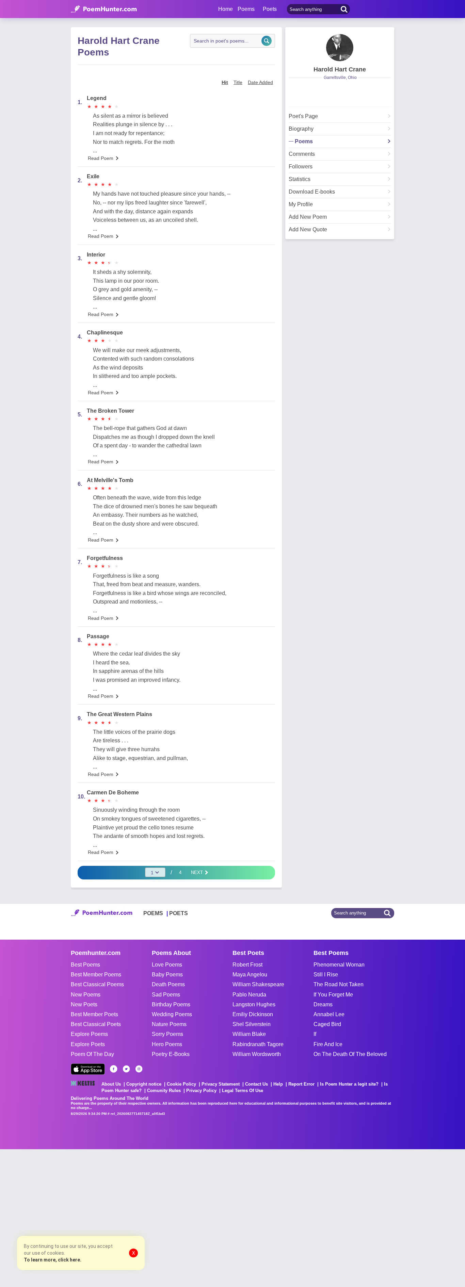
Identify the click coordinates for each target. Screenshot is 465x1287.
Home (225, 9)
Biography (301, 129)
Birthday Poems (171, 1004)
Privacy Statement (221, 1084)
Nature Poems (169, 1024)
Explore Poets (88, 1044)
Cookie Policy (181, 1084)
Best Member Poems (96, 974)
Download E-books (312, 192)
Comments (302, 154)
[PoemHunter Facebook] (113, 1069)
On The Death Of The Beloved (350, 1054)
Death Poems (168, 984)
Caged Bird (327, 1024)
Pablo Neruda (249, 994)
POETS (178, 913)
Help (278, 1084)
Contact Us (256, 1084)
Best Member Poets (94, 1014)
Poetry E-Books (171, 1054)
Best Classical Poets (96, 1024)
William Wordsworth (257, 1054)
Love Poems (167, 965)
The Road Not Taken (339, 984)
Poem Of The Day (92, 1054)
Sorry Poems (167, 1034)
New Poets (84, 1004)
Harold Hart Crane (340, 69)
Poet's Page (303, 116)
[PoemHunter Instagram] (139, 1069)
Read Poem (100, 158)
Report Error (301, 1084)
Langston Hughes (254, 1004)
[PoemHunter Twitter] (126, 1069)
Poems (304, 141)
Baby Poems (167, 974)
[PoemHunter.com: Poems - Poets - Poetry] (104, 9)
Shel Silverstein (252, 1024)
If (315, 1034)
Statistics (299, 179)
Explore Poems (89, 1034)
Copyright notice (143, 1084)
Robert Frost (247, 965)
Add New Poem (308, 217)
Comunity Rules (164, 1090)
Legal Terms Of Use (242, 1090)
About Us (111, 1084)
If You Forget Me (333, 994)
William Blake (249, 1034)
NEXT (197, 872)
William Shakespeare (258, 984)
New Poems (85, 994)
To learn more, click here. (52, 1260)
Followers (300, 166)
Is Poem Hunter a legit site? (349, 1084)
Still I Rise (326, 974)
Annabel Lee (329, 1014)
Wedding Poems (172, 1014)
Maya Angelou (250, 974)
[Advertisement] (102, 1217)
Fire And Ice (328, 1044)
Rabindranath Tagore (258, 1044)
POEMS (153, 913)
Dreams (323, 1004)
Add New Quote (308, 229)
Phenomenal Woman (339, 965)
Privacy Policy (201, 1090)
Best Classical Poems (97, 984)
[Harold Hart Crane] (340, 47)
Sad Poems (166, 994)
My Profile (301, 204)
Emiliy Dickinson (253, 1014)
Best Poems (85, 965)
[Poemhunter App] (88, 1069)
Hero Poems (167, 1044)
